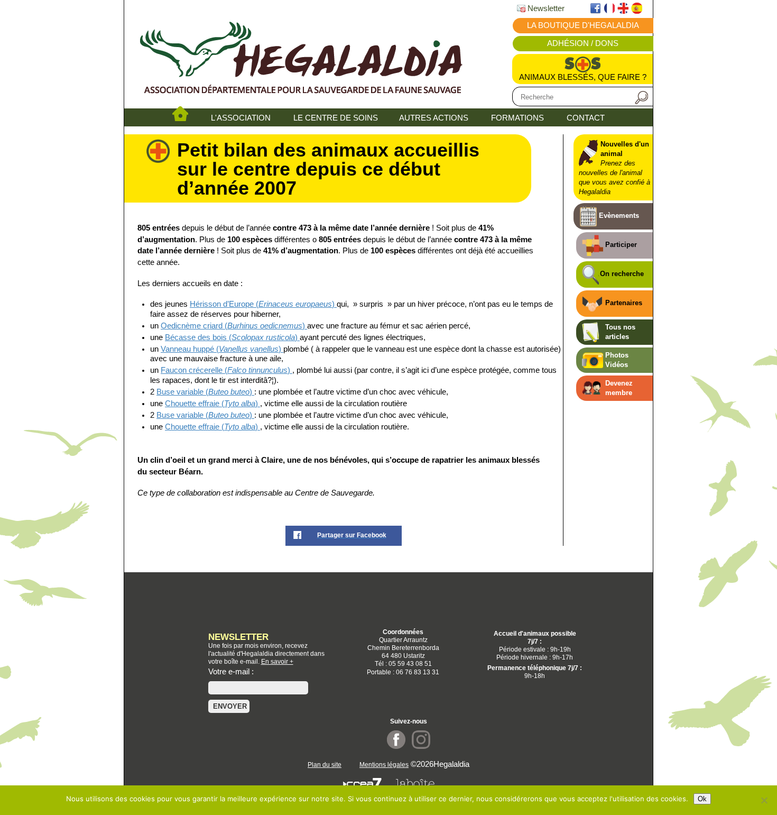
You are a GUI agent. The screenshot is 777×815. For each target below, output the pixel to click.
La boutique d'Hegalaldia (583, 25)
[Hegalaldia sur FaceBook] (396, 746)
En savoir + (277, 661)
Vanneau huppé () (222, 349)
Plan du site (324, 764)
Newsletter (545, 8)
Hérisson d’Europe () (263, 304)
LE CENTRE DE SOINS (335, 118)
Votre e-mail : (231, 671)
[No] (763, 800)
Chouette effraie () (212, 403)
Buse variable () (205, 392)
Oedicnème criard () (234, 326)
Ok (702, 799)
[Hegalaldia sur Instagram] (421, 746)
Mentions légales (384, 764)
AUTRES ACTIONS (433, 118)
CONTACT (586, 118)
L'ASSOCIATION (241, 118)
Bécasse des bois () (232, 337)
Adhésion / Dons (582, 43)
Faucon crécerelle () (226, 370)
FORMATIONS (517, 118)
